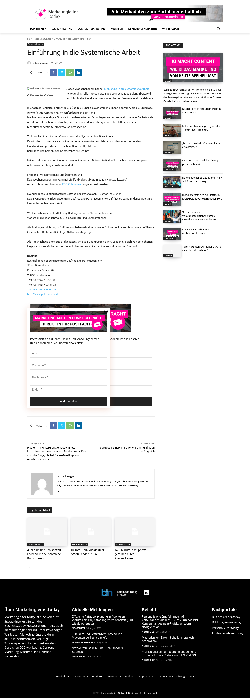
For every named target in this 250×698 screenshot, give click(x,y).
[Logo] (119, 593)
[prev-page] (29, 567)
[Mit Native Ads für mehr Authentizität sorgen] (172, 234)
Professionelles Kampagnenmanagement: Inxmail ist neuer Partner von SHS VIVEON (169, 653)
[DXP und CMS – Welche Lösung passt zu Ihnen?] (172, 165)
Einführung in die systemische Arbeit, (126, 89)
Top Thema (170, 169)
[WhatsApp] (70, 72)
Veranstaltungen (43, 38)
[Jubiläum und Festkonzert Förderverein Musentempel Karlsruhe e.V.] (47, 532)
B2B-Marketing (171, 186)
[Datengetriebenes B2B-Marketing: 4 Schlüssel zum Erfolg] (172, 182)
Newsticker (78, 628)
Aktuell (168, 81)
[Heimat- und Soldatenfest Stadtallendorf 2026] (91, 532)
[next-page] (35, 567)
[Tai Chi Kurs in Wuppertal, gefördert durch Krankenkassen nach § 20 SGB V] (135, 532)
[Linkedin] (78, 72)
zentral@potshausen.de (41, 289)
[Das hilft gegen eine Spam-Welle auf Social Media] (172, 113)
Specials (168, 255)
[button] (218, 28)
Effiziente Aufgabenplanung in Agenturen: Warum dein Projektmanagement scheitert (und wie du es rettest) (102, 620)
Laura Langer (41, 63)
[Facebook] (53, 72)
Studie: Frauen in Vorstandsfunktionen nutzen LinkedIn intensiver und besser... (200, 216)
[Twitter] (61, 72)
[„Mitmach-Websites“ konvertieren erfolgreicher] (172, 147)
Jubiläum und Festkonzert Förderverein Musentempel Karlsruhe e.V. (44, 554)
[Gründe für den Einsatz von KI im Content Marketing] (193, 67)
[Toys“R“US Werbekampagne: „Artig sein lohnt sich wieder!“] (172, 251)
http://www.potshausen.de (43, 294)
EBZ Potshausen (72, 184)
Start (29, 38)
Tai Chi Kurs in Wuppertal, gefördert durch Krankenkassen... (131, 554)
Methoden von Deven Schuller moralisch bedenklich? (168, 639)
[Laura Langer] (29, 63)
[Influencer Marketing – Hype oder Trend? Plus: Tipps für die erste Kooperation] (172, 130)
